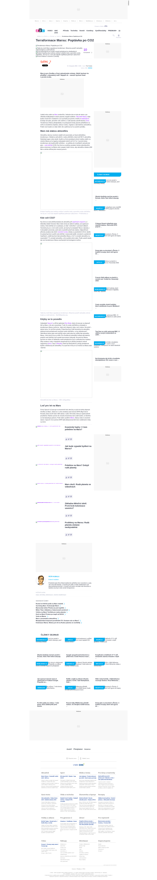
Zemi (87, 120)
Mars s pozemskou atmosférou (46, 618)
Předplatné (78, 749)
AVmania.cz (99, 21)
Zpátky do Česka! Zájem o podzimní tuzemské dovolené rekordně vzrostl (49, 826)
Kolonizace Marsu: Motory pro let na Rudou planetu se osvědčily (58, 622)
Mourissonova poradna (104, 821)
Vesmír (82, 31)
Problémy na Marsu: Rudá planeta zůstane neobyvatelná (77, 524)
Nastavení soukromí (54, 876)
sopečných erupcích (78, 222)
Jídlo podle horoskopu (109, 799)
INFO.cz (47, 778)
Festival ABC (107, 823)
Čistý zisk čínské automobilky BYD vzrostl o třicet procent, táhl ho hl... (87, 806)
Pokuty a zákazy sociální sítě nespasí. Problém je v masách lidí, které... (49, 781)
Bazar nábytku (82, 859)
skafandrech (85, 118)
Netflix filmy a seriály (46, 823)
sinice (50, 343)
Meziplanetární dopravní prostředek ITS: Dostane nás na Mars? (57, 620)
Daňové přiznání (83, 798)
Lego (80, 849)
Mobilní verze (85, 758)
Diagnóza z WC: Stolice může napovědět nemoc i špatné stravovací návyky (87, 827)
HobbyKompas (63, 854)
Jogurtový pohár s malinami (104, 781)
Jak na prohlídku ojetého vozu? (67, 852)
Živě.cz (81, 21)
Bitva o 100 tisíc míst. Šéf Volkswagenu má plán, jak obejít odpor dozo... (87, 803)
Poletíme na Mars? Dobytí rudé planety (77, 466)
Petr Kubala (89, 66)
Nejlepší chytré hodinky (66, 798)
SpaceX (50, 323)
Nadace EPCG (92, 799)
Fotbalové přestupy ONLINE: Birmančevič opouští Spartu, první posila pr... (67, 787)
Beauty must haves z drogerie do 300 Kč (68, 830)
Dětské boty (82, 856)
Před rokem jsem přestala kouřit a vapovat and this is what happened (68, 827)
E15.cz (44, 21)
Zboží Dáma (63, 849)
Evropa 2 (100, 851)
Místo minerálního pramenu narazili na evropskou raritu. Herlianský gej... (49, 829)
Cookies (110, 875)
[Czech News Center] (81, 765)
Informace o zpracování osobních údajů (98, 875)
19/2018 (90, 68)
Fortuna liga (44, 846)
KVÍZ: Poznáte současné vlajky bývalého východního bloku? (48, 832)
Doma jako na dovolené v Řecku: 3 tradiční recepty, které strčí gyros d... (106, 803)
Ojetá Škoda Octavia (65, 859)
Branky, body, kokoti (52, 844)
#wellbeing (70, 821)
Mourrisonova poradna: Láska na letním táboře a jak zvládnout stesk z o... (106, 826)
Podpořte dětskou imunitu (86, 821)
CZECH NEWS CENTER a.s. (67, 872)
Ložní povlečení (82, 857)
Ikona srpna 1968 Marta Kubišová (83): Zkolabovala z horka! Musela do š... (87, 781)
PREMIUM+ (112, 31)
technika (42, 595)
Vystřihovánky (100, 31)
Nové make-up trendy (90, 778)
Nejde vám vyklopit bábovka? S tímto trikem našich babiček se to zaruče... (106, 809)
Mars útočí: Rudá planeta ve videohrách (78, 485)
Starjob (99, 844)
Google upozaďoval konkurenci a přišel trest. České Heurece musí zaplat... (69, 804)
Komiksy (89, 31)
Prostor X (44, 844)
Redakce (79, 869)
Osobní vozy (63, 847)
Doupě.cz (65, 21)
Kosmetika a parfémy (84, 852)
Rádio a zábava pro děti (103, 847)
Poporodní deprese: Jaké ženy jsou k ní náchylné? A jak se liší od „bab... (87, 833)
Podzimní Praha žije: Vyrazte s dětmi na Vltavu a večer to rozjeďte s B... (106, 787)
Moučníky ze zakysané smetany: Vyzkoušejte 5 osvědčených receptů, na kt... (106, 806)
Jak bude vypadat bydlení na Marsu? (78, 447)
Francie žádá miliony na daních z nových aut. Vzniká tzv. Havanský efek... (48, 803)
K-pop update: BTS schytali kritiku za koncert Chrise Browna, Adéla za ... (68, 824)
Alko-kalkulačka (45, 798)
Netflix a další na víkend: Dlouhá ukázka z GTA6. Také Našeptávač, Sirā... (68, 810)
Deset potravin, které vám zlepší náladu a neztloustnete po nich (86, 830)
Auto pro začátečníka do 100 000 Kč (68, 856)
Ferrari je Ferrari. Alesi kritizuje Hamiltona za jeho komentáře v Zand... (49, 806)
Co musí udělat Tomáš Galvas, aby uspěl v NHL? (49, 851)
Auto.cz (51, 21)
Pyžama (81, 851)
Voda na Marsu (41, 616)
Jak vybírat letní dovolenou (105, 779)
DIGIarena (107, 21)
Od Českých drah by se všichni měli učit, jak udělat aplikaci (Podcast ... (68, 807)
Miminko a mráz (109, 778)
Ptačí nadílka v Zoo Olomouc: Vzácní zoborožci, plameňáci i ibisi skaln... (106, 832)
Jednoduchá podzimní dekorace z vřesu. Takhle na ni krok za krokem (106, 784)
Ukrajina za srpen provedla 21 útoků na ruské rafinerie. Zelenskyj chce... (50, 784)
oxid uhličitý (48, 145)
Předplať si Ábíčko (99, 26)
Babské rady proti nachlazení (87, 823)
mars (37, 595)
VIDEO (50, 31)
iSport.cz (58, 21)
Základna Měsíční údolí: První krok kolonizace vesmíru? (76, 505)
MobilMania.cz (89, 21)
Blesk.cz (37, 21)
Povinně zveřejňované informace (100, 876)
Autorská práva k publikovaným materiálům (54, 875)
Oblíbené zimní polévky (104, 798)
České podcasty (101, 845)
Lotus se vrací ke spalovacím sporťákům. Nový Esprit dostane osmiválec (48, 809)
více (115, 21)
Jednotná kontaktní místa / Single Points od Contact (80, 876)
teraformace (62, 595)
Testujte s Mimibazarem (84, 844)
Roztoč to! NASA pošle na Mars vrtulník (49, 603)
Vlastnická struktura (64, 876)
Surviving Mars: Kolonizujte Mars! (47, 606)
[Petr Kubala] (41, 585)
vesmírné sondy (63, 232)
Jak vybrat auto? (64, 861)
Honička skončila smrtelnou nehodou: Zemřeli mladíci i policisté (87, 787)
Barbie (80, 847)
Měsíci (72, 418)
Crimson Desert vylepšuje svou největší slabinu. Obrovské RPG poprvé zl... (105, 829)
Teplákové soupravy (83, 854)
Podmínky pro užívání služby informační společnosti (76, 875)
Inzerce (87, 749)
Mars (56, 114)
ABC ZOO (56, 32)
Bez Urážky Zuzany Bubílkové (48, 848)
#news (75, 821)
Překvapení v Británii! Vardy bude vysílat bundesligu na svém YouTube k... (68, 781)
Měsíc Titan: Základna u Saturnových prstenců (52, 610)
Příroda (66, 31)
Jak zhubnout (82, 776)
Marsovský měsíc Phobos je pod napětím (50, 608)
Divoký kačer (53, 821)
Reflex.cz (73, 21)
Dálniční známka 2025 (50, 799)
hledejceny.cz (63, 844)
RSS (84, 869)
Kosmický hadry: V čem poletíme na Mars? (76, 428)
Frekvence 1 (101, 849)
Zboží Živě (62, 845)
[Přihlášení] (118, 35)
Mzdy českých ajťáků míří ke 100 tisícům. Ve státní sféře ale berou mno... (88, 809)
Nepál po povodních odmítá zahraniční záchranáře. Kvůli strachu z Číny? (87, 784)
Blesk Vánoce (45, 776)
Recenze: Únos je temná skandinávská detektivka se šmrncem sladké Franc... (50, 787)
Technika (74, 31)
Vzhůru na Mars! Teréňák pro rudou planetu (51, 612)
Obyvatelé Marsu (81, 116)
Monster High (82, 845)
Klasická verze (72, 758)
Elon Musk (68, 323)
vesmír (56, 595)
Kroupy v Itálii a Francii (46, 853)
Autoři (69, 749)
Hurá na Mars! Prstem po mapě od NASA (50, 614)
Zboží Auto (62, 857)
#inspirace (63, 821)
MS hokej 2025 (64, 776)
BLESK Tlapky (45, 821)
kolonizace (49, 595)
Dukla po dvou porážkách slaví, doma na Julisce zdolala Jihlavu (68, 784)
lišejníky (59, 343)
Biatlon (71, 776)
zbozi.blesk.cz (63, 851)
